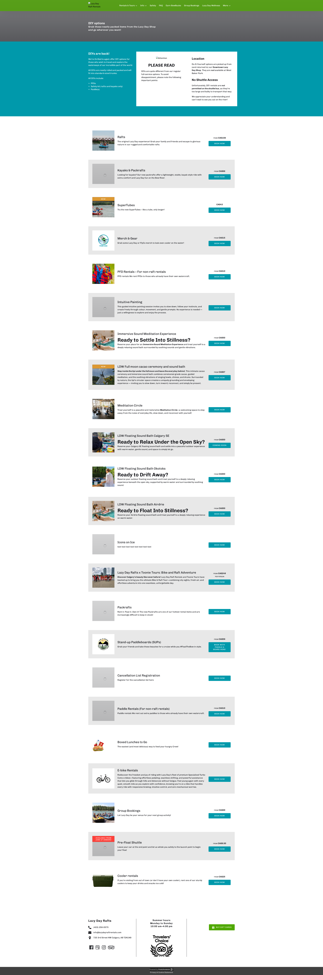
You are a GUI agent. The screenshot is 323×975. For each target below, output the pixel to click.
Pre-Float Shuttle (129, 842)
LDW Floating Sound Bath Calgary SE (143, 436)
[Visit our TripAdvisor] (111, 947)
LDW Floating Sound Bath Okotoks (141, 468)
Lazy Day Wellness (211, 5)
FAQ (161, 5)
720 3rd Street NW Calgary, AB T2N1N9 (112, 937)
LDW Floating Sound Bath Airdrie (140, 504)
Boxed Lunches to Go (132, 742)
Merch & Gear (127, 238)
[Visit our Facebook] (91, 947)
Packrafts (124, 607)
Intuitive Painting (129, 302)
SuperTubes (126, 205)
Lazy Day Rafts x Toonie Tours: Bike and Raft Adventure (156, 572)
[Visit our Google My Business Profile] (97, 947)
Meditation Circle (129, 405)
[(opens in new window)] (161, 935)
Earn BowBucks (173, 5)
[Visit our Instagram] (104, 947)
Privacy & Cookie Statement (161, 972)
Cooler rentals (127, 876)
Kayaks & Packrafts (131, 170)
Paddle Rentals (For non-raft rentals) (143, 709)
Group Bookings (191, 5)
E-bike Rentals (127, 770)
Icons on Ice (126, 542)
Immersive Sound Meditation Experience (146, 334)
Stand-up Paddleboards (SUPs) (139, 642)
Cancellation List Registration (138, 675)
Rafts (121, 137)
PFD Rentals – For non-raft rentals (141, 272)
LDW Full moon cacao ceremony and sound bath (151, 366)
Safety (153, 5)
